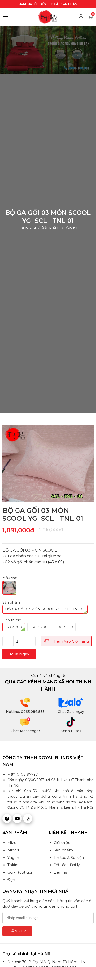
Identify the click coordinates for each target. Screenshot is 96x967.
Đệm (11, 879)
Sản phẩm (51, 227)
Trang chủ (27, 227)
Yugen (71, 227)
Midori (13, 850)
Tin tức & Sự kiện (69, 857)
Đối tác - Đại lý (67, 864)
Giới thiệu (62, 842)
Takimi (13, 864)
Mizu (11, 842)
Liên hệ (60, 872)
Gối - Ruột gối (19, 872)
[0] (91, 18)
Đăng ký (17, 931)
